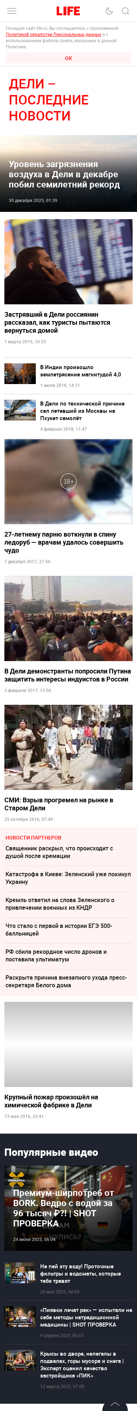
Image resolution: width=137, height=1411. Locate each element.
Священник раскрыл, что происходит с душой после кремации (59, 852)
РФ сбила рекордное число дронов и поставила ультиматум (56, 955)
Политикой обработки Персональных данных (53, 34)
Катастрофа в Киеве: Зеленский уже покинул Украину (68, 878)
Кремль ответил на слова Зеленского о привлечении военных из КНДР (59, 904)
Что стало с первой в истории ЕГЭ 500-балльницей (58, 929)
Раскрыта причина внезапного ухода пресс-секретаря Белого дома (66, 981)
